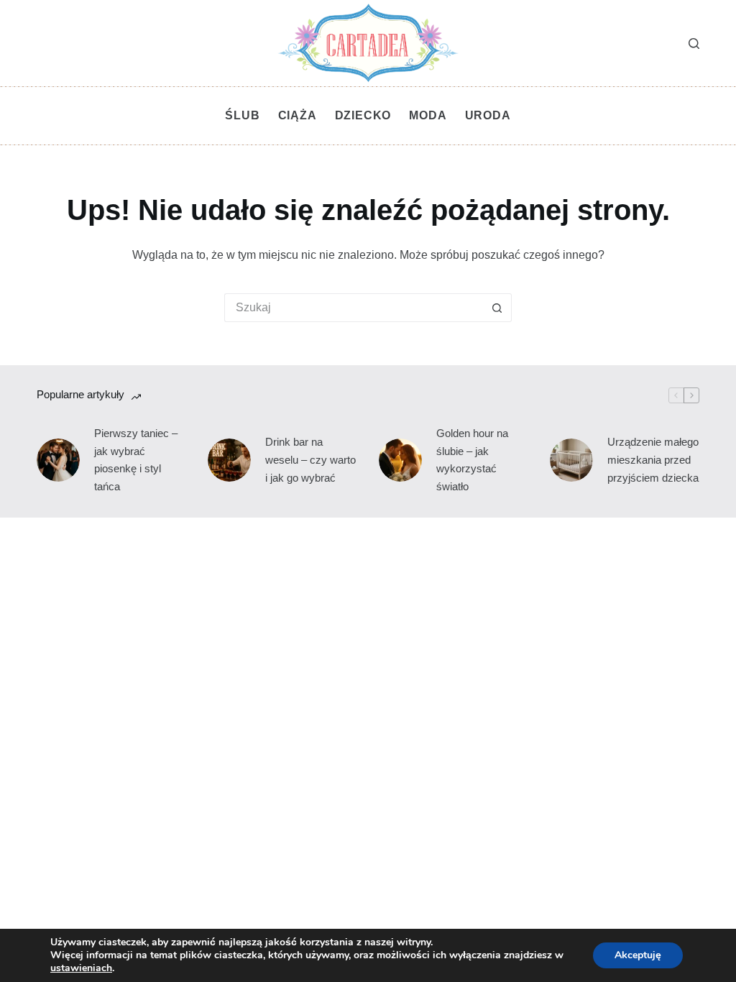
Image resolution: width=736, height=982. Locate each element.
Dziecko (363, 115)
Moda (427, 115)
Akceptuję (638, 955)
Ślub (242, 115)
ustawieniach (81, 968)
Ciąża (297, 115)
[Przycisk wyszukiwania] (497, 307)
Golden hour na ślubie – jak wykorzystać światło (472, 459)
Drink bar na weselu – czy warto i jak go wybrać (310, 460)
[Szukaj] (694, 43)
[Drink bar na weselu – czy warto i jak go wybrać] (229, 460)
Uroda (488, 115)
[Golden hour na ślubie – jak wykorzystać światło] (400, 460)
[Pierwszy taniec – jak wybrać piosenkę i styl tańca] (58, 460)
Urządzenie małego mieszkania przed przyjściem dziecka (653, 460)
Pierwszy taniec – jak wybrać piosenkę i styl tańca (136, 459)
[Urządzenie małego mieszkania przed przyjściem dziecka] (571, 460)
